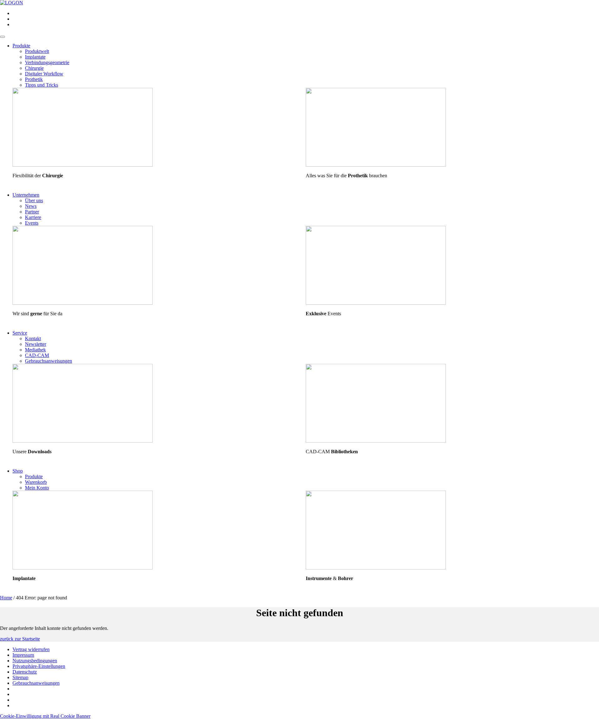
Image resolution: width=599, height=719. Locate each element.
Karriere (33, 217)
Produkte (34, 476)
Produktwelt (37, 51)
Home (6, 597)
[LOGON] (11, 2)
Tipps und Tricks (41, 85)
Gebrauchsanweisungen (48, 361)
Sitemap (20, 677)
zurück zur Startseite (20, 638)
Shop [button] (17, 471)
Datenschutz (24, 671)
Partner (32, 211)
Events (31, 223)
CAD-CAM (37, 355)
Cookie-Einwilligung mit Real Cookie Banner (45, 716)
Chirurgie (34, 68)
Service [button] (19, 333)
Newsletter (35, 344)
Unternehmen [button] (25, 195)
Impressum (23, 655)
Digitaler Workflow (44, 73)
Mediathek (35, 349)
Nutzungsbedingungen (34, 660)
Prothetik (34, 79)
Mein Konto (37, 487)
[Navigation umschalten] (2, 37)
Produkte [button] (21, 45)
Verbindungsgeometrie (47, 62)
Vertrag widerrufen (31, 649)
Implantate (35, 57)
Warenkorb (36, 482)
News (31, 206)
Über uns (34, 200)
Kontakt (33, 338)
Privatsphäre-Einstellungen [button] (38, 666)
